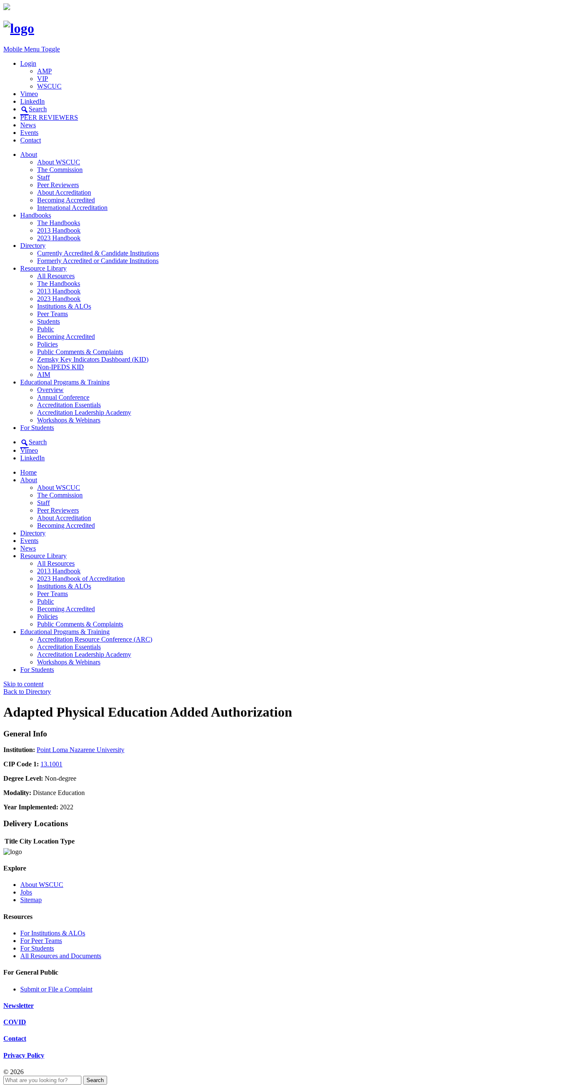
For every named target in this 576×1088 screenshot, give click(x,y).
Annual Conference (63, 397)
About (28, 154)
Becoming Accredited (66, 200)
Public (45, 329)
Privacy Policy (23, 1055)
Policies (47, 344)
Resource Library (43, 268)
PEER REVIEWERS (49, 117)
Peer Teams (52, 313)
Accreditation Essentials (69, 404)
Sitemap (31, 899)
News (28, 125)
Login (28, 63)
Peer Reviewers (58, 184)
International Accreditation (72, 207)
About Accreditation (64, 192)
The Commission (60, 169)
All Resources (56, 275)
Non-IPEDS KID (60, 367)
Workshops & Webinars (68, 420)
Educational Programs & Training (65, 382)
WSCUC (49, 86)
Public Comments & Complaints (80, 351)
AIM (43, 374)
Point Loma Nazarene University (80, 749)
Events (29, 132)
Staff (43, 177)
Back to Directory (27, 691)
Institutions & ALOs (64, 306)
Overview (50, 389)
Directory (33, 245)
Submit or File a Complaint (56, 989)
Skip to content (23, 684)
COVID (14, 1022)
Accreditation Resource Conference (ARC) (94, 639)
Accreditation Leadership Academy (84, 412)
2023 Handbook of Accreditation (81, 578)
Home (28, 472)
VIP (42, 78)
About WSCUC (58, 162)
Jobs (26, 892)
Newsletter (18, 1005)
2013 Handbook (59, 230)
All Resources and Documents (60, 955)
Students (48, 321)
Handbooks (35, 215)
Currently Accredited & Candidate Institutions (98, 253)
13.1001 (51, 764)
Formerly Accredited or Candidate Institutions (98, 260)
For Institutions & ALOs (52, 933)
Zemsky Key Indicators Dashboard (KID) (92, 359)
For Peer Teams (41, 940)
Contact (30, 140)
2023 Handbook (59, 238)
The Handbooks (58, 222)
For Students (37, 427)
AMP (44, 71)
